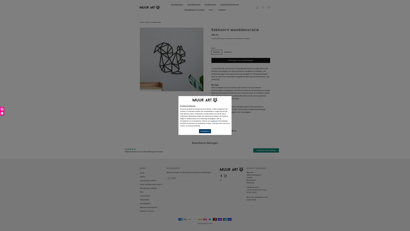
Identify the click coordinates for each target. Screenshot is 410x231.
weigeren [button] (214, 121)
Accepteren (205, 131)
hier (217, 123)
